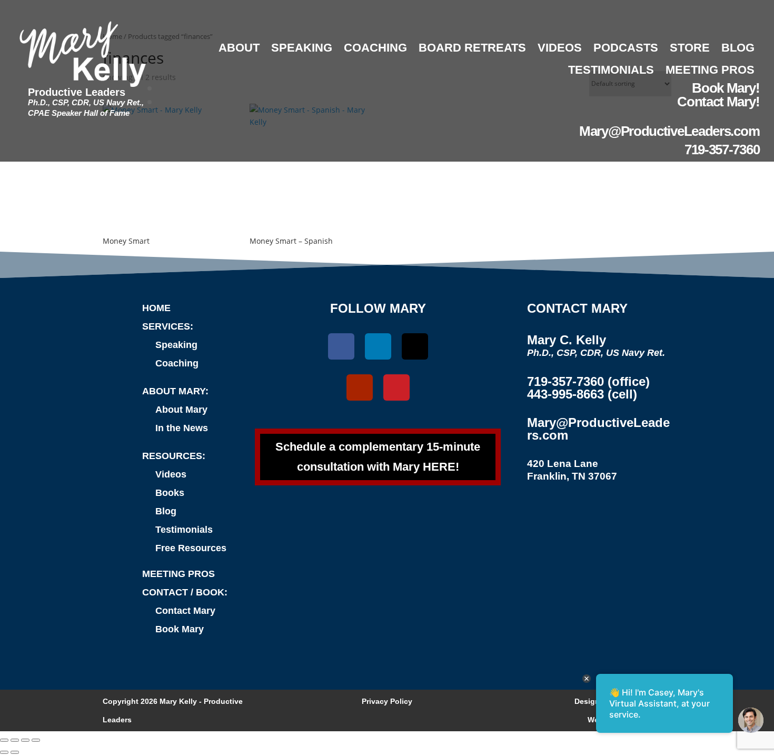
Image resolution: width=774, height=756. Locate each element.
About (239, 47)
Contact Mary (185, 610)
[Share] (25, 740)
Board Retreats (472, 47)
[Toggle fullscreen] (15, 740)
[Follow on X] (415, 346)
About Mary (181, 409)
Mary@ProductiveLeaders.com (669, 131)
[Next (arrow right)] (15, 752)
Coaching (375, 47)
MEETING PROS (178, 574)
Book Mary (179, 629)
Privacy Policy (387, 701)
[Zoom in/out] (4, 740)
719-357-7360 (721, 149)
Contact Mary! (718, 102)
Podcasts (625, 47)
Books (169, 493)
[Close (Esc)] (36, 740)
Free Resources (190, 548)
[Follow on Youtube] (359, 387)
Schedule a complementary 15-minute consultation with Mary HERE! (377, 456)
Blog (738, 47)
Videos (560, 47)
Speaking (301, 47)
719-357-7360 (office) (588, 381)
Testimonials (611, 69)
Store (690, 47)
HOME (156, 308)
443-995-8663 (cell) (582, 394)
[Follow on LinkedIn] (378, 346)
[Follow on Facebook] (341, 346)
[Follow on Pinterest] (396, 387)
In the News (181, 428)
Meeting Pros (710, 69)
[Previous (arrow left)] (4, 752)
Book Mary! (725, 88)
